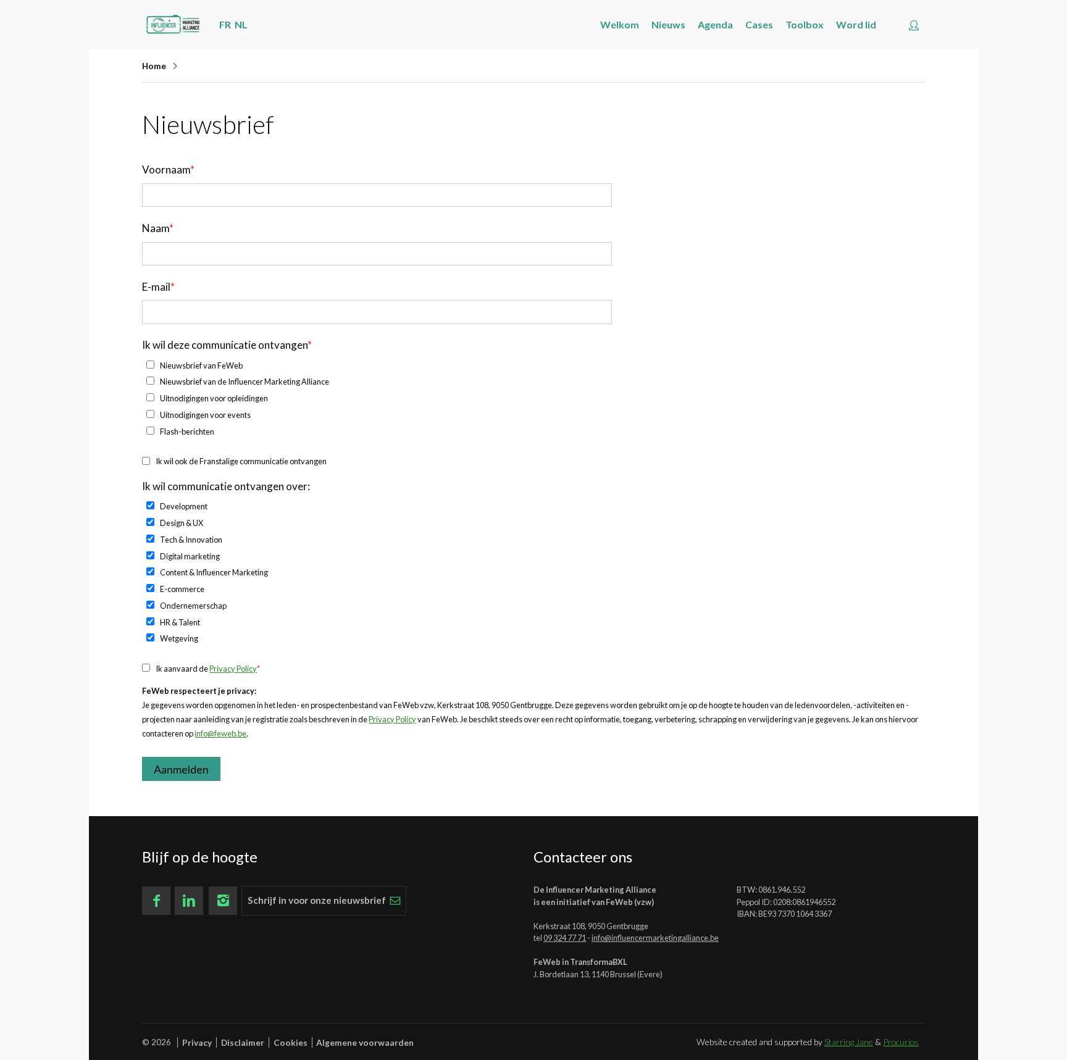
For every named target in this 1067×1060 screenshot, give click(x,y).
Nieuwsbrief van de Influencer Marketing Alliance (244, 381)
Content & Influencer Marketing (214, 572)
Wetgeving (179, 638)
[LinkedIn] (189, 901)
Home (154, 66)
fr (225, 24)
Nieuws (668, 24)
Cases (759, 24)
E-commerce (182, 589)
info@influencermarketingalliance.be (655, 938)
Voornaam (168, 169)
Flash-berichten (187, 431)
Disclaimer (242, 1042)
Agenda (715, 24)
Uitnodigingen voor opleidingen (214, 398)
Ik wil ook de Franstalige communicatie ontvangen (241, 461)
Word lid (856, 24)
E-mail (158, 286)
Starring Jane (848, 1042)
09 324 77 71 (564, 938)
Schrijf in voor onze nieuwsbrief (317, 900)
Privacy (197, 1042)
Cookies (291, 1042)
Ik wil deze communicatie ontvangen (227, 344)
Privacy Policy (233, 669)
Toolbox (804, 24)
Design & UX (181, 523)
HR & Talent (180, 622)
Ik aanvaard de (208, 669)
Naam (158, 228)
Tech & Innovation (191, 540)
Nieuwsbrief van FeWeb (201, 365)
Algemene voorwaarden (365, 1042)
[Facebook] (156, 901)
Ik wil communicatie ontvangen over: (226, 486)
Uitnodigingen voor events (205, 415)
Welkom (619, 24)
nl (241, 24)
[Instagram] (223, 901)
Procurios (901, 1042)
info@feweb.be (220, 733)
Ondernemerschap (193, 606)
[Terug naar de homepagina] (173, 24)
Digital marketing (190, 556)
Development (183, 506)
